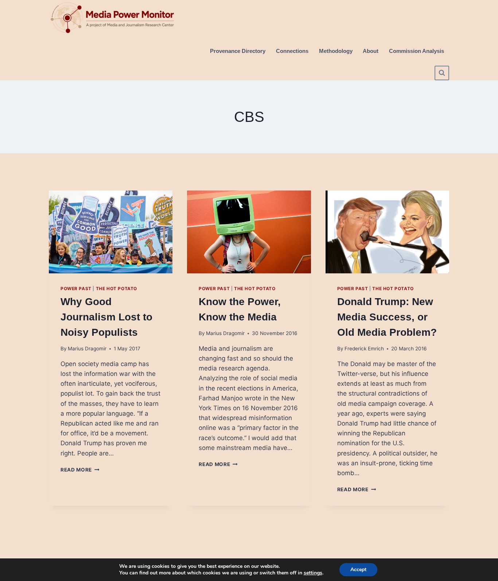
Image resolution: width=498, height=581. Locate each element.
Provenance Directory (237, 51)
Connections (292, 51)
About (370, 51)
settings (313, 573)
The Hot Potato (116, 288)
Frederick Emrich (364, 348)
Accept (358, 569)
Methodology (336, 51)
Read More (80, 470)
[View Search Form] (442, 73)
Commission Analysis (416, 51)
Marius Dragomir (87, 348)
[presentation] (110, 232)
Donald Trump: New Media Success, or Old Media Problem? (387, 317)
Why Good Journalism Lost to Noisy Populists (106, 317)
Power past (76, 288)
